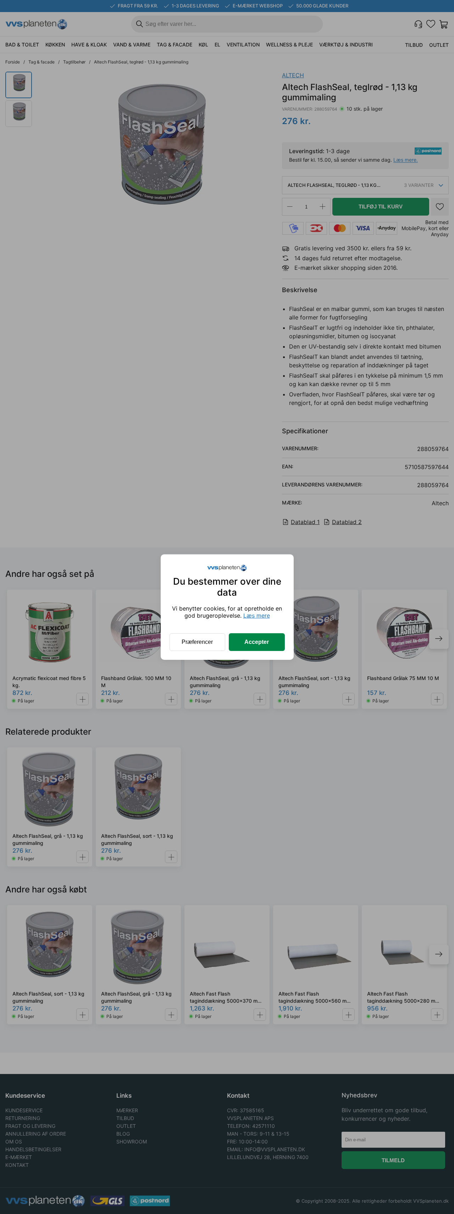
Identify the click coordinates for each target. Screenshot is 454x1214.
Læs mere (256, 615)
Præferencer (197, 642)
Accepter (256, 642)
